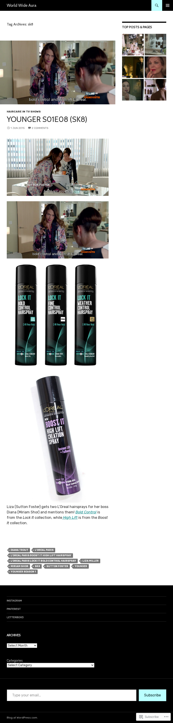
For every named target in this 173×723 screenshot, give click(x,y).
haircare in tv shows (24, 111)
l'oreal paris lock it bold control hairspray (43, 560)
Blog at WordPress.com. (22, 717)
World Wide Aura (21, 5)
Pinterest (14, 609)
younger (81, 566)
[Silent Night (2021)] (133, 90)
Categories (15, 661)
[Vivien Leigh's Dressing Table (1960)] (133, 44)
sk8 (37, 566)
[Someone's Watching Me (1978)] (155, 44)
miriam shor (19, 566)
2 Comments (40, 128)
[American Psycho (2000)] (155, 90)
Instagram (14, 600)
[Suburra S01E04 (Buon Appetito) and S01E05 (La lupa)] (133, 67)
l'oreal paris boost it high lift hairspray (41, 555)
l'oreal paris (44, 550)
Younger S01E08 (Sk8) (47, 119)
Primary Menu (167, 5)
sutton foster (57, 566)
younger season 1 (23, 571)
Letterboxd (15, 617)
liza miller (90, 560)
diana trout (19, 550)
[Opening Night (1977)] (155, 67)
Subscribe (152, 695)
